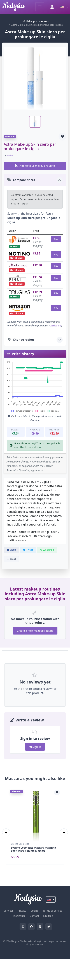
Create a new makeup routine (35, 630)
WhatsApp (48, 549)
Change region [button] (23, 340)
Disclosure (55, 325)
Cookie (34, 910)
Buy (56, 239)
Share (13, 549)
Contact (34, 916)
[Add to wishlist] (62, 137)
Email (13, 558)
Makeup (30, 21)
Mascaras (43, 21)
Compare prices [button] (24, 180)
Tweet (29, 549)
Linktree (48, 916)
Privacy (22, 910)
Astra (10, 155)
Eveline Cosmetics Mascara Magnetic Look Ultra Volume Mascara (33, 849)
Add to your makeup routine (37, 165)
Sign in (36, 747)
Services (8, 910)
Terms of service (52, 910)
